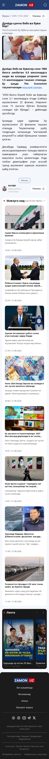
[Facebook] (14, 718)
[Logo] (24, 5)
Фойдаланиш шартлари (35, 754)
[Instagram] (19, 718)
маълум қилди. (32, 87)
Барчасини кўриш (33, 200)
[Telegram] (30, 718)
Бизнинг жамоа (24, 707)
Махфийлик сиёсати (11, 754)
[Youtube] (24, 718)
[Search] (45, 5)
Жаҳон (5, 15)
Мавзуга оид (15, 200)
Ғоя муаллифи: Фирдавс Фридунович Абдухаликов (24, 737)
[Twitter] (35, 718)
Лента (11, 612)
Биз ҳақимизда (25, 687)
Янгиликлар (24, 694)
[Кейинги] (43, 612)
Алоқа (24, 700)
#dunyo (24, 180)
